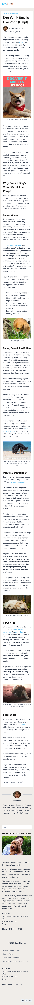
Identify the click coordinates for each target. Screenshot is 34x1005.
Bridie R (19, 28)
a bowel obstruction (18, 482)
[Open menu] (30, 3)
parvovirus (19, 632)
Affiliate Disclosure (10, 961)
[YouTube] (26, 1000)
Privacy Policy (8, 954)
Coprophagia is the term (12, 245)
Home (5, 950)
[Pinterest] (30, 1000)
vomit (21, 42)
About (17, 950)
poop (20, 782)
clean (23, 724)
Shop (12, 950)
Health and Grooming (10, 14)
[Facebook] (22, 1000)
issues (13, 782)
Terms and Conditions (11, 958)
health (6, 782)
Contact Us (23, 961)
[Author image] (5, 28)
